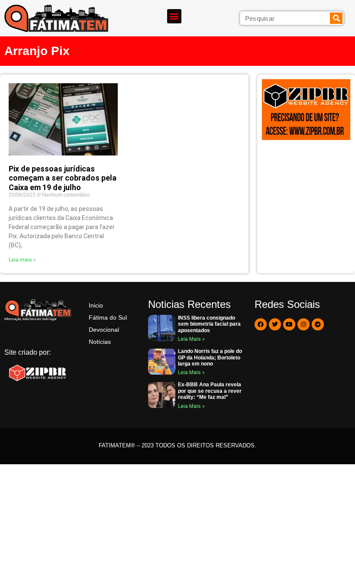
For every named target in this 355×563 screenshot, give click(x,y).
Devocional (104, 329)
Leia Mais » (191, 339)
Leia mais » (22, 260)
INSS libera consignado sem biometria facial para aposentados (209, 324)
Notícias (100, 341)
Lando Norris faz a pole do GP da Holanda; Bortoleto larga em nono (210, 357)
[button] (174, 16)
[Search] (336, 18)
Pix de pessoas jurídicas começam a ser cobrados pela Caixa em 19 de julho (62, 178)
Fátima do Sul (108, 317)
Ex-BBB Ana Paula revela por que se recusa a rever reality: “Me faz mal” (210, 391)
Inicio (96, 305)
